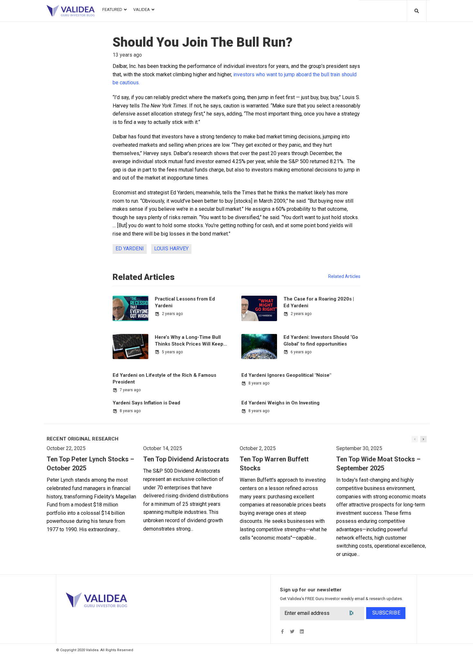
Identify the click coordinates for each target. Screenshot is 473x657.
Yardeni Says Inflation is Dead (146, 403)
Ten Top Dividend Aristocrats (186, 459)
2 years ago (172, 313)
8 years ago (258, 383)
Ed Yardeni (130, 248)
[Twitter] (292, 631)
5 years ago (172, 352)
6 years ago (301, 352)
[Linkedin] (301, 631)
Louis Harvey (171, 248)
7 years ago (130, 390)
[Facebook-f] (282, 631)
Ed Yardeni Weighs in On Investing (280, 403)
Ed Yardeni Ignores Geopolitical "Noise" (286, 375)
